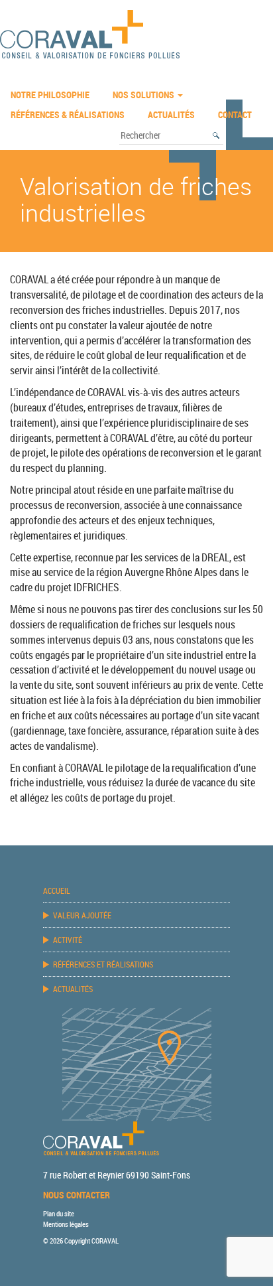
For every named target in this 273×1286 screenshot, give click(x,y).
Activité (67, 939)
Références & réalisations (68, 114)
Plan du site (58, 1213)
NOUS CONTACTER (76, 1194)
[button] (216, 135)
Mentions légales (66, 1224)
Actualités (171, 114)
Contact (235, 114)
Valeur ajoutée (82, 915)
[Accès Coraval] (136, 1063)
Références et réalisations (103, 964)
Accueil (56, 890)
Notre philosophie (50, 94)
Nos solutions (144, 94)
